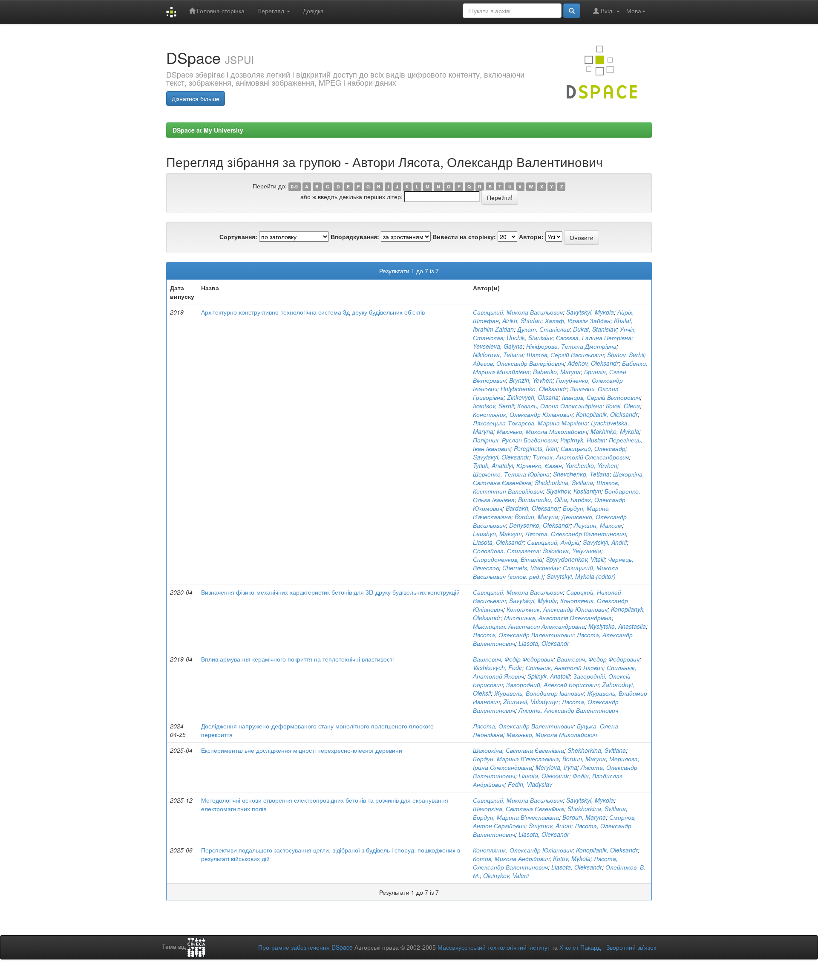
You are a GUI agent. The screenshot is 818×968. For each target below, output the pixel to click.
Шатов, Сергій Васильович (565, 354)
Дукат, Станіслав (543, 329)
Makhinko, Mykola (614, 431)
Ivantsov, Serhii (493, 406)
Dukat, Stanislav (594, 329)
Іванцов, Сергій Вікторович (601, 397)
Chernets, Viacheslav (530, 567)
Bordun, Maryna (536, 516)
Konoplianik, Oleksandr (607, 414)
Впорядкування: (355, 236)
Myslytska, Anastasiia (617, 626)
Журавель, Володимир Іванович (539, 693)
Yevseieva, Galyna (498, 346)
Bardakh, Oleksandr (532, 508)
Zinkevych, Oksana (533, 397)
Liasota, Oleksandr (498, 542)
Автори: (531, 236)
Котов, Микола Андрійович (511, 858)
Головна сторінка (220, 10)
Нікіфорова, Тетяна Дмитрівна (571, 346)
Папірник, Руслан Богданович (515, 440)
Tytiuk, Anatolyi (493, 465)
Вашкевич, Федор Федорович (598, 659)
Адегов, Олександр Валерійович (518, 363)
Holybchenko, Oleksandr (534, 388)
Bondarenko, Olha (542, 499)
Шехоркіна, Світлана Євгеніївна (518, 750)
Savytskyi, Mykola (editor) (581, 576)
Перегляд (271, 10)
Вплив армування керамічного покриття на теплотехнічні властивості (297, 659)
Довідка (313, 10)
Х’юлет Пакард (580, 947)
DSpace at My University (208, 130)
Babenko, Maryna (557, 371)
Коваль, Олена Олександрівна (559, 406)
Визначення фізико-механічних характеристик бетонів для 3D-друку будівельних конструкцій (330, 592)
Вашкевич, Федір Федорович (513, 659)
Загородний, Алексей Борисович (552, 684)
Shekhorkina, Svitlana (564, 482)
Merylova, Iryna (556, 767)
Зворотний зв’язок (631, 947)
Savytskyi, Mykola (590, 312)
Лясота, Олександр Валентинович (575, 533)
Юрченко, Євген (539, 465)
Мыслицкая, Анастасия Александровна (529, 626)
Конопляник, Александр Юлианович (557, 609)
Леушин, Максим (598, 525)
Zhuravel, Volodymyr (531, 701)
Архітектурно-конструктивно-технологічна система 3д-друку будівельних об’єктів (313, 312)
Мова (633, 10)
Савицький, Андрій (553, 542)
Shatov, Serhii (625, 354)
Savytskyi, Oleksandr (501, 457)
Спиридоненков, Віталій (507, 559)
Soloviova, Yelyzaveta (572, 550)
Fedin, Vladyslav (530, 784)
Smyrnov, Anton (550, 825)
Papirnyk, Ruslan (582, 440)
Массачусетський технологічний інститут (494, 947)
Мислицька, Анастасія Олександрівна (558, 617)
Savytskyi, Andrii (605, 542)
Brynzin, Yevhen (531, 380)
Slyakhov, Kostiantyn (573, 491)
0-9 (294, 186)
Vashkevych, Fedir (497, 667)
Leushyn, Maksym (497, 533)
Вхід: (607, 10)
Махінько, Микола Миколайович (542, 431)
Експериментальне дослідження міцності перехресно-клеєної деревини (301, 750)
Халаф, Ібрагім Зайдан (578, 320)
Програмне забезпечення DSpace (305, 947)
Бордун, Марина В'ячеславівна (516, 758)
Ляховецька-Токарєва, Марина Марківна (530, 423)
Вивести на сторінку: (464, 236)
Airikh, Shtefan (521, 320)
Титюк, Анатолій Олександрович (581, 457)
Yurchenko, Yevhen (591, 465)
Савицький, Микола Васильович (518, 312)
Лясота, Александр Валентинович (568, 710)
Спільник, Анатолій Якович (564, 667)
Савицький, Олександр (593, 448)
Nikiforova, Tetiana (498, 354)
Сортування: (238, 236)
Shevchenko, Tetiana (581, 474)
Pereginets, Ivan (535, 448)
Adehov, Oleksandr (593, 363)
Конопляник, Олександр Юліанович (523, 414)
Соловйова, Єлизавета (506, 550)
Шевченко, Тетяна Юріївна (511, 474)
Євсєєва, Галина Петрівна (593, 337)
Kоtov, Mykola (571, 858)
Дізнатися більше (195, 98)
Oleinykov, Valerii (506, 875)
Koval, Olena (623, 406)
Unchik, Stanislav (530, 337)
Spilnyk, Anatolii (548, 676)
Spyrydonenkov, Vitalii (575, 559)
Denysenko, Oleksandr (539, 525)
